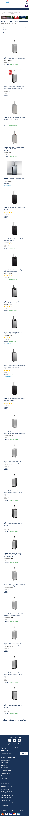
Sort (4, 26)
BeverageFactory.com (6, 786)
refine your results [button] (9, 24)
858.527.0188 (6, 800)
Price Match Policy (6, 768)
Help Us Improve (5, 781)
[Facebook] (9, 740)
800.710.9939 (7, 798)
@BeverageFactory (14, 744)
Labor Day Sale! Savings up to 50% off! (14, 9)
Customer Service (5, 776)
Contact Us (4, 778)
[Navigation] (2, 2)
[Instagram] (19, 740)
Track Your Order (5, 773)
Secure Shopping (5, 760)
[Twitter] (14, 740)
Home (3, 12)
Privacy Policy (4, 762)
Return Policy (4, 765)
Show (4, 33)
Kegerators (5, 14)
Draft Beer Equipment (14, 12)
